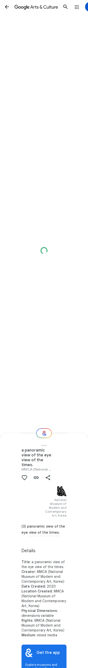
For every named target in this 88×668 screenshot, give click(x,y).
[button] (7, 7)
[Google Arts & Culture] (36, 7)
